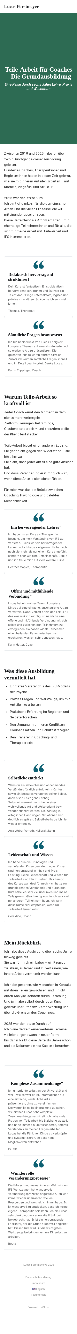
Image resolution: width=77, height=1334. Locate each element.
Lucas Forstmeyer (21, 6)
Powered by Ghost (38, 1307)
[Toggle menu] (70, 6)
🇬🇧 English (38, 1289)
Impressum (38, 1283)
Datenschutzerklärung (38, 1277)
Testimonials (38, 1294)
